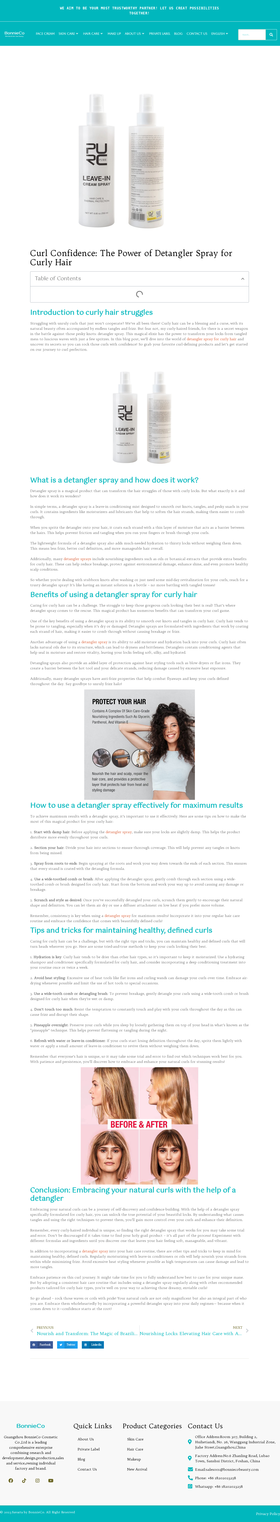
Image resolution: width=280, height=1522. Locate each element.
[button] (242, 278)
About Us (133, 33)
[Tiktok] (24, 1480)
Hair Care (91, 33)
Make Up (114, 33)
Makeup (134, 1459)
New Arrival (137, 1469)
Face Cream (45, 33)
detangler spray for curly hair (211, 339)
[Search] (271, 34)
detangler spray (94, 642)
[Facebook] (11, 1480)
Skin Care (67, 33)
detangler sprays (77, 559)
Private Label (159, 33)
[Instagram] (37, 1480)
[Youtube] (51, 1480)
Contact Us (197, 33)
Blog (178, 33)
